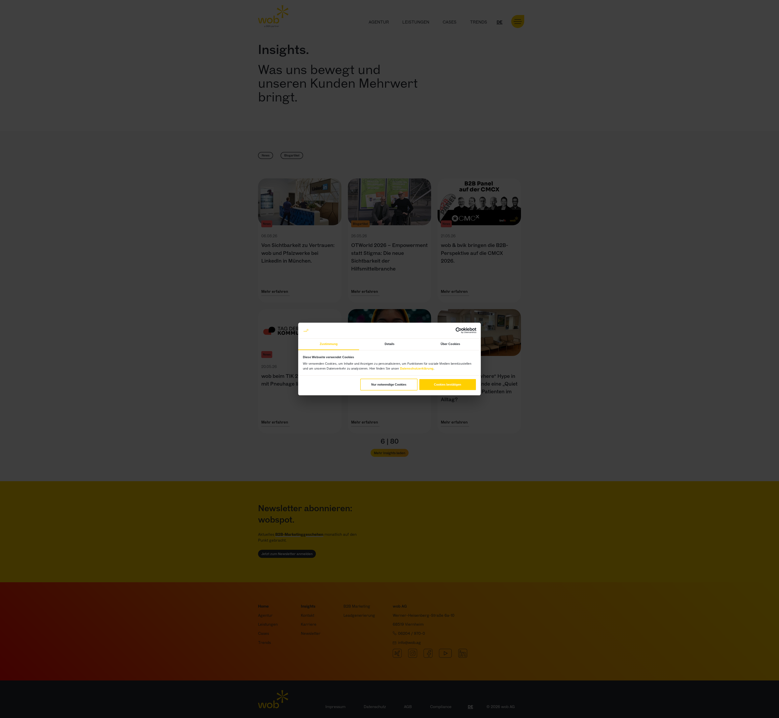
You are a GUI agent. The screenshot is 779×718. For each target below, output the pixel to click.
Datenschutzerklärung (417, 368)
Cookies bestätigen (447, 384)
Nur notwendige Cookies (388, 384)
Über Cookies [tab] (450, 344)
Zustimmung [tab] (329, 344)
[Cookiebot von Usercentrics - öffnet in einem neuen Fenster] (458, 331)
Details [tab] (390, 344)
